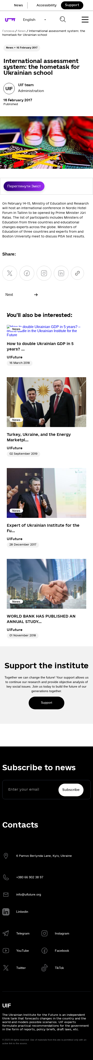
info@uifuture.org (28, 894)
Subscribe (70, 790)
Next (9, 295)
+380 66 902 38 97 (29, 877)
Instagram (62, 933)
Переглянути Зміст (24, 186)
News (18, 5)
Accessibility (46, 5)
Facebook (62, 950)
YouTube (22, 950)
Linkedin (22, 911)
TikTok (59, 968)
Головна (8, 31)
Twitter (21, 968)
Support (72, 5)
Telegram (23, 933)
